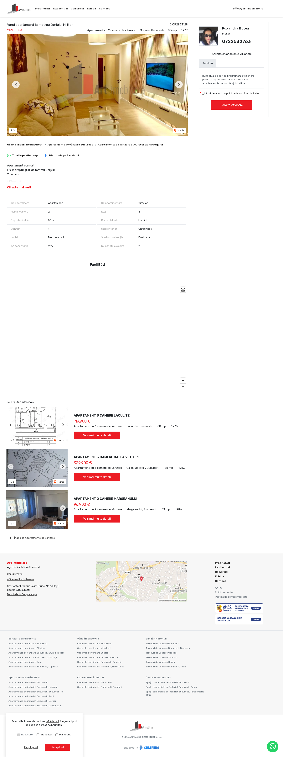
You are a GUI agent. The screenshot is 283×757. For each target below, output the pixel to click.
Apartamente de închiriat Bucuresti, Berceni (32, 701)
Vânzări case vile (88, 638)
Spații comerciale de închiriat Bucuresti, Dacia (171, 687)
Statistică (46, 734)
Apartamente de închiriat (25, 677)
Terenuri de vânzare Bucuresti (162, 643)
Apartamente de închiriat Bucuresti (28, 682)
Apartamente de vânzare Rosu (25, 662)
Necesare (27, 734)
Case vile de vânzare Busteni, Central (97, 657)
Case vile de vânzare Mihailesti (94, 648)
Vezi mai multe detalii (97, 435)
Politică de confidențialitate (231, 596)
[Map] (97, 338)
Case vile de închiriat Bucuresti (94, 682)
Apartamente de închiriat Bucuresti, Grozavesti (34, 705)
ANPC (218, 587)
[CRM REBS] (149, 747)
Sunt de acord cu (232, 93)
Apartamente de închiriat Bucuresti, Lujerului (33, 687)
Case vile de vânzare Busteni (93, 652)
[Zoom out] (183, 386)
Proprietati (42, 8)
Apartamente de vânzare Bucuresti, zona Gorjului (130, 144)
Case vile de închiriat (90, 677)
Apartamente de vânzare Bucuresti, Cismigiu (33, 657)
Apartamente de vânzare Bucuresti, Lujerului (33, 666)
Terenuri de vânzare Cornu (160, 662)
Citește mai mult (19, 187)
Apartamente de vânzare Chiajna (26, 648)
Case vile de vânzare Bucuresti (94, 643)
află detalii (52, 721)
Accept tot (57, 747)
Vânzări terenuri (156, 638)
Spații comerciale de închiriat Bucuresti (167, 682)
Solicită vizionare (232, 105)
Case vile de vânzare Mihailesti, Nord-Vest (100, 666)
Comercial (77, 8)
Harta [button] (180, 130)
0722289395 (15, 573)
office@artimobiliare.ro (248, 8)
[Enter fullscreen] (183, 289)
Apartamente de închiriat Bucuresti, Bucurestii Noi (36, 691)
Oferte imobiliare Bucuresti (25, 144)
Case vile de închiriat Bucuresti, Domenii (99, 687)
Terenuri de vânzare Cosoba (161, 652)
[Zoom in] (183, 380)
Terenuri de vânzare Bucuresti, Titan (166, 666)
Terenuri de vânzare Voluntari (162, 657)
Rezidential (60, 8)
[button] (16, 84)
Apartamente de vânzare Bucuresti (71, 144)
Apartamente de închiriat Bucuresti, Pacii (31, 696)
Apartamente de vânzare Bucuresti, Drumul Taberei (36, 652)
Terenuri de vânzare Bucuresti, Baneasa (168, 648)
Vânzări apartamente (22, 638)
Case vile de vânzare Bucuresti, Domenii (99, 662)
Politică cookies (224, 592)
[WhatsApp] (272, 746)
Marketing (65, 734)
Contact (104, 8)
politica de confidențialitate (242, 93)
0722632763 (236, 41)
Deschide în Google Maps (22, 594)
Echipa (91, 8)
